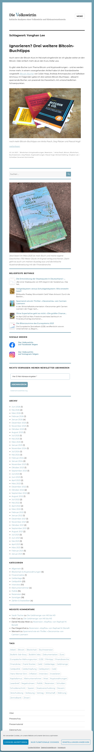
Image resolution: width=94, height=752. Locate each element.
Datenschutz (15, 730)
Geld (40, 664)
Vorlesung (30, 693)
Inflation (33, 674)
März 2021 (16, 547)
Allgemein (16, 569)
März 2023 (16, 483)
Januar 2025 (17, 445)
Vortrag (40, 693)
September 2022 (19, 493)
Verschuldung (16, 693)
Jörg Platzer (25, 155)
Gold (54, 669)
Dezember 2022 (19, 487)
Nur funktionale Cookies (45, 742)
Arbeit (13, 650)
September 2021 (19, 528)
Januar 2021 (17, 554)
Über (11, 713)
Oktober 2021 (18, 525)
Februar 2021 (17, 551)
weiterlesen (14, 146)
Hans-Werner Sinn (18, 674)
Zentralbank (15, 698)
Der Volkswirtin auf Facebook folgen (28, 343)
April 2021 (16, 544)
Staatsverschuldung (45, 688)
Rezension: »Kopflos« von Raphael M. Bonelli (49, 628)
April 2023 (16, 480)
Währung (62, 693)
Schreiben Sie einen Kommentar (21, 157)
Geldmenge (62, 664)
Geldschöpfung (29, 669)
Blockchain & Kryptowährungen (32, 152)
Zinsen (27, 698)
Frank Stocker (29, 664)
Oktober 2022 (18, 490)
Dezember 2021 (19, 519)
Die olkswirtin (22, 15)
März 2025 (16, 442)
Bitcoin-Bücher (27, 74)
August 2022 (17, 496)
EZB (41, 659)
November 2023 (19, 464)
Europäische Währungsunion (23, 659)
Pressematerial (16, 724)
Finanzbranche (62, 659)
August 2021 (17, 531)
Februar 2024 (18, 458)
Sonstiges (16, 597)
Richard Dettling (61, 155)
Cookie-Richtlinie (34, 747)
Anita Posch (58, 152)
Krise (46, 679)
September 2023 (19, 471)
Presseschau (15, 719)
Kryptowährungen (38, 155)
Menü (80, 16)
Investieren (55, 674)
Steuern (61, 688)
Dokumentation (50, 655)
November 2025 (19, 426)
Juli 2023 (15, 474)
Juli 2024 (16, 451)
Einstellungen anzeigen (76, 742)
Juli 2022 (15, 499)
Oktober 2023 (18, 467)
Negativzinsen (28, 683)
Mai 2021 (15, 541)
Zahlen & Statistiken (21, 601)
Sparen (31, 688)
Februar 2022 (18, 512)
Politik (14, 591)
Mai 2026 (16, 410)
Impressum (62, 747)
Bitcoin (66, 152)
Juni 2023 (16, 477)
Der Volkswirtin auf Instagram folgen (28, 353)
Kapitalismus (16, 679)
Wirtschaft (50, 693)
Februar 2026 (18, 416)
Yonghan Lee (74, 155)
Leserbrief (14, 683)
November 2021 (19, 522)
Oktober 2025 (18, 429)
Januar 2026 (17, 420)
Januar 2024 (17, 461)
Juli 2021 (15, 535)
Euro (62, 655)
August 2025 (17, 432)
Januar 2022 (17, 515)
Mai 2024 (16, 455)
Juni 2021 (16, 538)
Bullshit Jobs (35, 655)
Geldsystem (44, 669)
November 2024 (19, 448)
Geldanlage (17, 578)
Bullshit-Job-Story (18, 655)
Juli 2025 (15, 435)
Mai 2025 (16, 439)
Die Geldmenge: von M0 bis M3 (41, 615)
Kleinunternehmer (20, 588)
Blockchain (74, 152)
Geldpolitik (17, 581)
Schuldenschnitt (18, 688)
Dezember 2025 (19, 423)
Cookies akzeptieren (15, 742)
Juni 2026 (16, 407)
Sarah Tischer (18, 615)
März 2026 (16, 413)
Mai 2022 (16, 503)
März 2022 (16, 509)
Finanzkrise (15, 664)
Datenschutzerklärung (48, 747)
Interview (16, 585)
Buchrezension (15, 155)
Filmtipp (49, 659)
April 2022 (16, 506)
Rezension (48, 152)
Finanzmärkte (18, 575)
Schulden (61, 683)
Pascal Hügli (50, 155)
